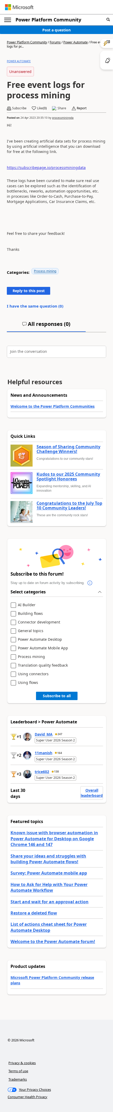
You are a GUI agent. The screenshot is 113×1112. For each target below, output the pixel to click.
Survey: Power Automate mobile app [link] (49, 873)
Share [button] (62, 108)
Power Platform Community (48, 19)
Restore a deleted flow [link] (34, 913)
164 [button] (59, 753)
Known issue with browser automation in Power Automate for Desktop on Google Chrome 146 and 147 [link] (54, 838)
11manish (43, 752)
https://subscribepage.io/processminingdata (46, 167)
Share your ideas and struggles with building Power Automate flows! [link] (48, 859)
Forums (55, 42)
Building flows (30, 613)
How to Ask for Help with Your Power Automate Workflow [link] (49, 887)
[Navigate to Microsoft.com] (19, 7)
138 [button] (56, 771)
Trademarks (17, 1079)
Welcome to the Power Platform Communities (53, 406)
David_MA (44, 734)
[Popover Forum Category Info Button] (90, 583)
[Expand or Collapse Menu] (7, 19)
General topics (30, 631)
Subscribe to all (57, 695)
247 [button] (60, 734)
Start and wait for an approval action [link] (50, 902)
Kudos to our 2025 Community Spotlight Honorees (68, 476)
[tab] (46, 326)
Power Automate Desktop (40, 639)
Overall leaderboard (92, 793)
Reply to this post (29, 290)
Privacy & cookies (22, 1062)
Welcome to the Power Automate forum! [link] (53, 941)
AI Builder (26, 605)
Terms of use (18, 1071)
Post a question (56, 29)
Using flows (28, 682)
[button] (108, 19)
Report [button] (81, 108)
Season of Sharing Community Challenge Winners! (68, 449)
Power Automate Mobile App (43, 648)
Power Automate (75, 42)
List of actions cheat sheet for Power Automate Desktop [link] (49, 927)
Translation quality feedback (43, 665)
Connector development (39, 622)
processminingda (63, 118)
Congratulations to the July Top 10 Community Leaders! (69, 505)
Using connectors (33, 674)
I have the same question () (35, 306)
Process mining (45, 271)
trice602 (42, 771)
